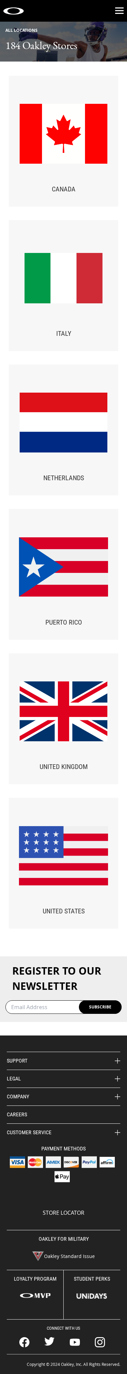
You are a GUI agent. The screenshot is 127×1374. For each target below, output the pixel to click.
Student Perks (92, 1279)
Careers (17, 1114)
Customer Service (29, 1132)
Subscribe (100, 1007)
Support (17, 1060)
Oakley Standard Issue (69, 1256)
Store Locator (63, 1212)
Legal (14, 1078)
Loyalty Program (35, 1279)
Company (18, 1096)
